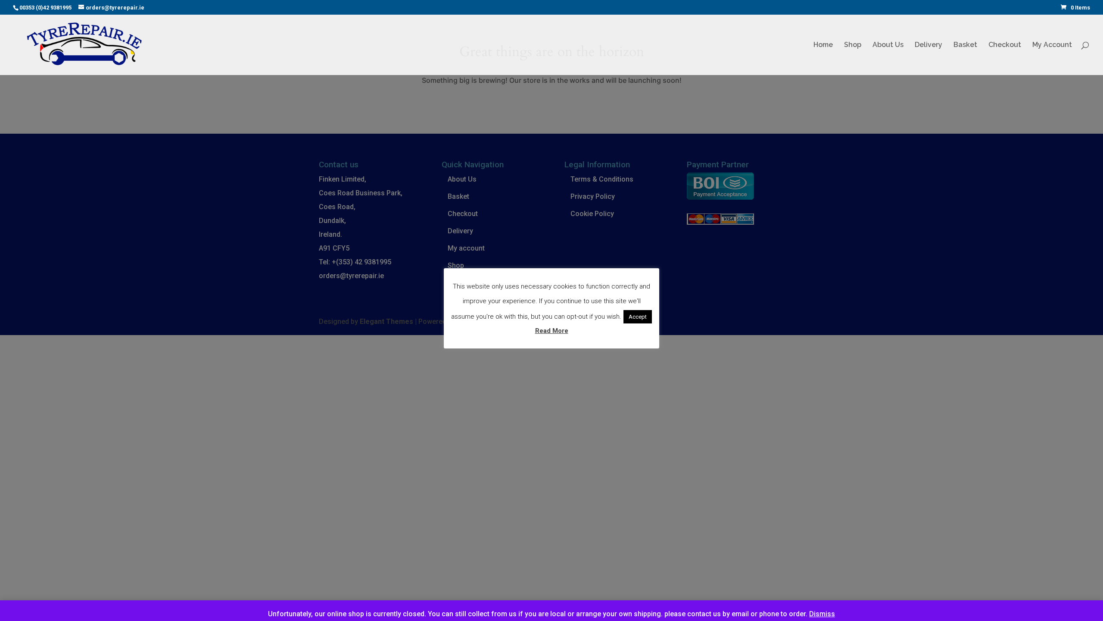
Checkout (1004, 45)
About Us (888, 45)
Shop (852, 45)
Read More (551, 331)
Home (823, 45)
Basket (965, 45)
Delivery (928, 45)
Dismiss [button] (822, 614)
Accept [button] (638, 317)
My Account (1052, 45)
